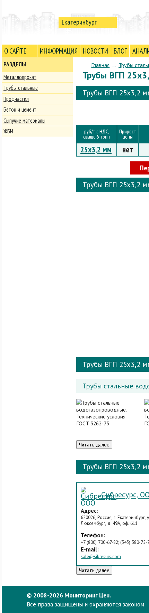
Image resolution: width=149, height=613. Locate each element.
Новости (95, 51)
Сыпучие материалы (24, 120)
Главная (100, 65)
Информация (59, 51)
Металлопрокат (19, 77)
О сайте (15, 51)
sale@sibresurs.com (101, 556)
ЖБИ (8, 131)
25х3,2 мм (96, 149)
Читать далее (94, 444)
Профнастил (16, 99)
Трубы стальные (20, 88)
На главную (29, 22)
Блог (120, 51)
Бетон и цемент (19, 109)
